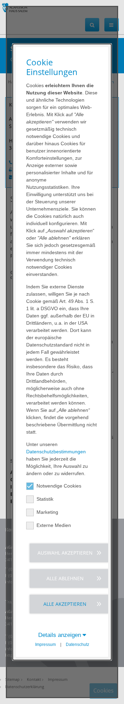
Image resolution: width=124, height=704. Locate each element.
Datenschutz (77, 644)
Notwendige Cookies (59, 486)
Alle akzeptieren (64, 604)
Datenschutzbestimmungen (56, 451)
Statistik (45, 499)
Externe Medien (54, 525)
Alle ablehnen (65, 578)
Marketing (47, 512)
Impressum (45, 644)
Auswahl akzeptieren (65, 552)
